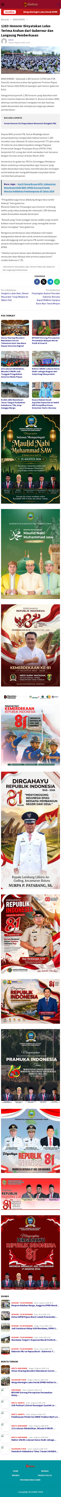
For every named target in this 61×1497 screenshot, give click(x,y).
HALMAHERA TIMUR (18, 1380)
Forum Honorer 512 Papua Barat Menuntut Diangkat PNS (30, 123)
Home (15, 1471)
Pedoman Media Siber (30, 1480)
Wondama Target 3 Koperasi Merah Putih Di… (34, 1340)
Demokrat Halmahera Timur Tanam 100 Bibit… (34, 1451)
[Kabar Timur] (30, 4)
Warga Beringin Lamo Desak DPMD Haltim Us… (34, 1382)
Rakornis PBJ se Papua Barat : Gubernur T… (33, 1351)
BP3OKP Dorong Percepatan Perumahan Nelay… (31, 1394)
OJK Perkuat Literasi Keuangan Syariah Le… (33, 1405)
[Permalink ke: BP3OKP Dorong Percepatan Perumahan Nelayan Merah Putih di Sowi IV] (46, 328)
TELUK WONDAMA (26, 1303)
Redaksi (45, 1471)
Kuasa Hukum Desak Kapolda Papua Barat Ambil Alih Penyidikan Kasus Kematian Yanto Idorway (45, 403)
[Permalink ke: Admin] (4, 41)
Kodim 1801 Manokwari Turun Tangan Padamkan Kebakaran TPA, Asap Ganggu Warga (13, 403)
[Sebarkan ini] (37, 282)
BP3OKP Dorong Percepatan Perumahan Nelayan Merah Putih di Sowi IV (46, 340)
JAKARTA (21, 1403)
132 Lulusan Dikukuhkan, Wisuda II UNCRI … (33, 1428)
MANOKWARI (22, 1368)
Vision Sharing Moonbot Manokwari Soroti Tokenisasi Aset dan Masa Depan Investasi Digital (13, 341)
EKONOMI (15, 1303)
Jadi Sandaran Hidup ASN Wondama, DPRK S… (34, 1328)
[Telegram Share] (50, 282)
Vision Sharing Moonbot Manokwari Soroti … (34, 1371)
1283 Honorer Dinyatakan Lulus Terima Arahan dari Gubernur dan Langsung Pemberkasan (29, 268)
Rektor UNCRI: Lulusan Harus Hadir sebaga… (33, 1440)
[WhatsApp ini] (57, 282)
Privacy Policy (45, 1475)
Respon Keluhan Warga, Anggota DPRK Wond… (35, 1305)
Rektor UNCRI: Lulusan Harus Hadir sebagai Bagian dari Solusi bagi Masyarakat (46, 371)
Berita (14, 1368)
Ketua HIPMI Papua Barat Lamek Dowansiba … (34, 1317)
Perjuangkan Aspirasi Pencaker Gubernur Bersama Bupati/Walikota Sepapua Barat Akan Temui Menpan (46, 297)
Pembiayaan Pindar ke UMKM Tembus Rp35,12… (35, 1417)
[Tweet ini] (44, 282)
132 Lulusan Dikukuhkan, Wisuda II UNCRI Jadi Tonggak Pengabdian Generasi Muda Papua (12, 372)
